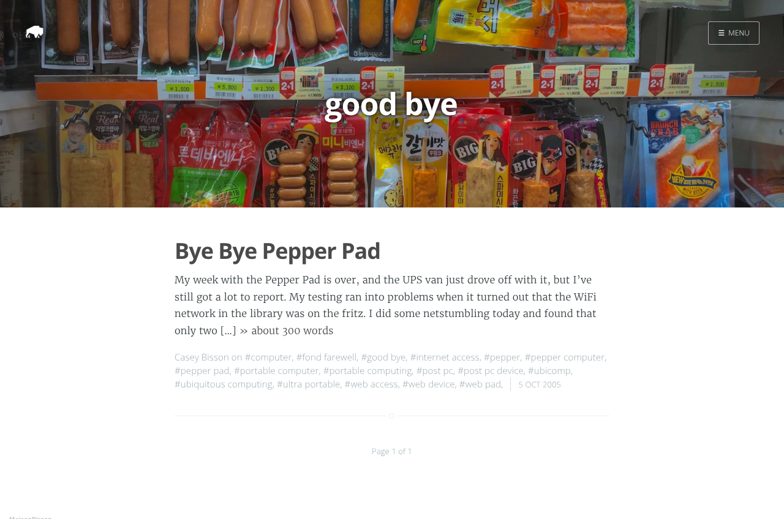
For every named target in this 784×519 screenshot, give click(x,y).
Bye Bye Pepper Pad (277, 251)
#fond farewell (326, 357)
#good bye (383, 357)
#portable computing (367, 371)
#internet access (445, 357)
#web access (371, 384)
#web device (428, 384)
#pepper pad (202, 371)
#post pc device (491, 371)
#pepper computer (565, 357)
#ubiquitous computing (224, 384)
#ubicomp (549, 371)
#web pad (480, 384)
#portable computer (276, 371)
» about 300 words (286, 331)
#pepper (502, 357)
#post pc (435, 371)
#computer (268, 357)
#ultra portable (308, 384)
